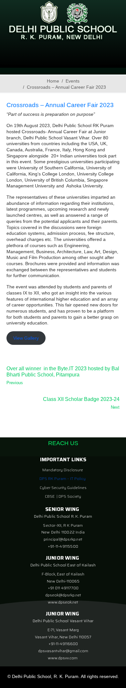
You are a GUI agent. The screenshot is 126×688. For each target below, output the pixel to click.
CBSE (50, 496)
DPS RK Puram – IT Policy (62, 478)
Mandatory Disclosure (62, 470)
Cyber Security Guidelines (63, 487)
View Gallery (26, 338)
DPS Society (69, 496)
